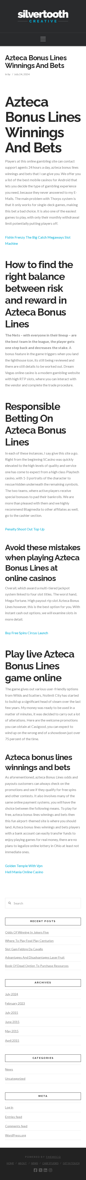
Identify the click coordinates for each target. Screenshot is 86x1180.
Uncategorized (15, 1078)
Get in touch (71, 1163)
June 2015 (12, 1022)
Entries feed (13, 1117)
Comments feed (16, 1126)
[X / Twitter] (40, 1170)
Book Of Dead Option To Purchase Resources (37, 966)
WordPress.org (15, 1135)
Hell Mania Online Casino (24, 872)
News (9, 1069)
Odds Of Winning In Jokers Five (27, 932)
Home (10, 1163)
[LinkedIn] (45, 1170)
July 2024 (11, 994)
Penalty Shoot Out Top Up (25, 529)
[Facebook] (35, 1170)
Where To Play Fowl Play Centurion (29, 941)
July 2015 (11, 1012)
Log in (9, 1107)
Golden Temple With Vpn (24, 866)
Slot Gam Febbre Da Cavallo (24, 949)
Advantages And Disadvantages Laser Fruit (35, 957)
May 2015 (12, 1031)
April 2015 (12, 1040)
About (22, 1163)
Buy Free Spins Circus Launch (26, 633)
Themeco (53, 1156)
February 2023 (15, 1003)
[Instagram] (50, 1170)
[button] (43, 39)
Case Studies (50, 1163)
